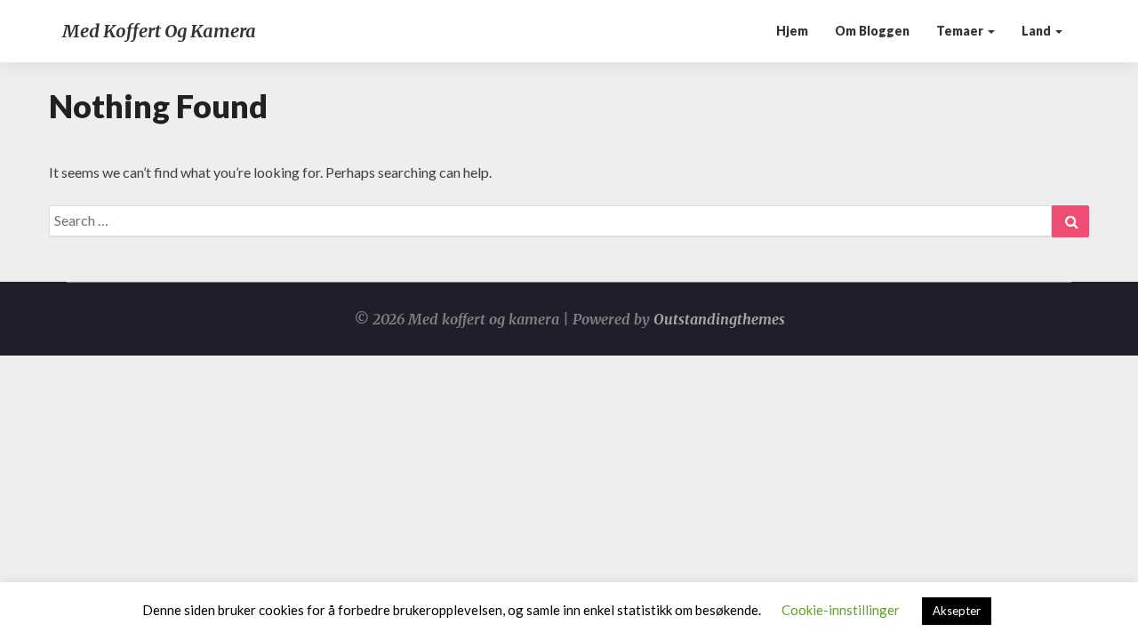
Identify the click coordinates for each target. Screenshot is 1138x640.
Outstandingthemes (719, 319)
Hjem (792, 30)
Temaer (961, 30)
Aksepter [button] (957, 611)
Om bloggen (872, 30)
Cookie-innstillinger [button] (840, 610)
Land (1038, 30)
